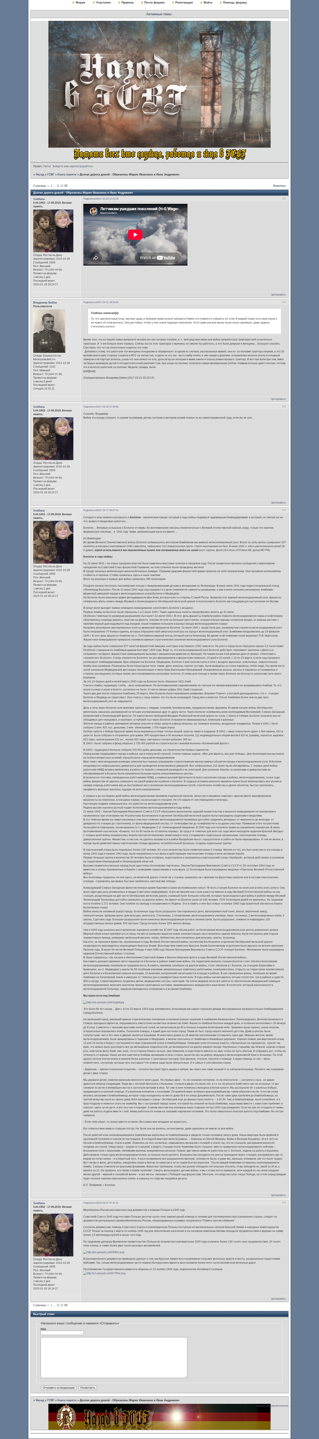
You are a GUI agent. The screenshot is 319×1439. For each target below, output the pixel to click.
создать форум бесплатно (272, 1405)
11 (58, 185)
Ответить (279, 185)
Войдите (58, 166)
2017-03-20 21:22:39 (107, 198)
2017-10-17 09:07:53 (107, 510)
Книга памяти (67, 174)
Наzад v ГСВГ (45, 174)
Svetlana (39, 199)
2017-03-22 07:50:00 (107, 406)
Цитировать (278, 294)
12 (61, 185)
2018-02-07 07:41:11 (107, 1202)
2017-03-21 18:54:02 (107, 302)
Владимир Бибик (45, 302)
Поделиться (90, 198)
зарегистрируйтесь (81, 166)
